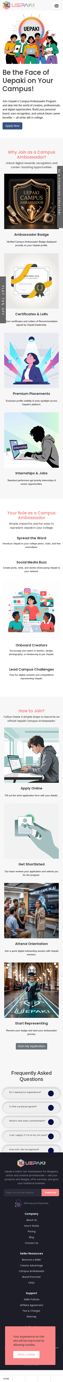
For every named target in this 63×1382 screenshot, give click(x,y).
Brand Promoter (31, 1277)
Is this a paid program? (23, 1106)
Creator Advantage (31, 1265)
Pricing (31, 1231)
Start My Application (31, 1046)
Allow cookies (26, 1354)
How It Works (31, 1226)
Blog (31, 1237)
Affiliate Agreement (31, 1305)
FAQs (31, 1282)
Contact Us (31, 1243)
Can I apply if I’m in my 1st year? (28, 1135)
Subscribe (50, 1192)
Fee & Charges (31, 1311)
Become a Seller (31, 1259)
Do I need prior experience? (25, 1092)
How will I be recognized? (24, 1149)
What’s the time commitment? (27, 1120)
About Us (31, 1220)
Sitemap (31, 1316)
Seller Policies (31, 1299)
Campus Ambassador (31, 1271)
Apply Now (12, 126)
